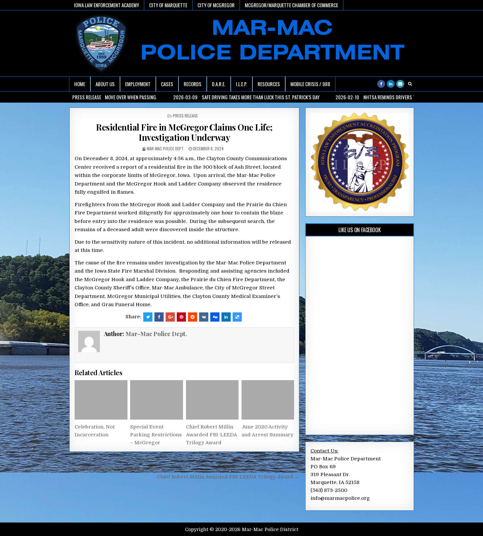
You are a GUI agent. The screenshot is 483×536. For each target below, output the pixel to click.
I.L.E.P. (241, 83)
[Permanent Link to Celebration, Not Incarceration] (101, 400)
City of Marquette (168, 5)
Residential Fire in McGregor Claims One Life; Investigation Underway (184, 132)
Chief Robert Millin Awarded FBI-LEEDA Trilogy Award (211, 435)
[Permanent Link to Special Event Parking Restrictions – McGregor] (156, 400)
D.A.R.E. (218, 83)
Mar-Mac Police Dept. (165, 148)
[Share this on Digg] (214, 317)
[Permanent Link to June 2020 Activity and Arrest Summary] (268, 400)
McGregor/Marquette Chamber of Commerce (291, 5)
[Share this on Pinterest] (181, 317)
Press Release (185, 115)
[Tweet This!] (147, 317)
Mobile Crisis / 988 (310, 83)
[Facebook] (381, 84)
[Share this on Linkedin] (226, 317)
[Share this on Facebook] (159, 317)
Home (79, 83)
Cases (167, 83)
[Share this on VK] (203, 317)
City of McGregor (216, 5)
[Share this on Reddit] (192, 317)
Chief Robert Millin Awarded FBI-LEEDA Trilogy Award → (228, 477)
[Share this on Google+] (170, 317)
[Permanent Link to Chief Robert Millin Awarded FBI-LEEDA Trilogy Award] (212, 400)
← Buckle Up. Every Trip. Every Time (115, 469)
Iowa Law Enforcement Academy (106, 5)
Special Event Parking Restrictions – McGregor (156, 435)
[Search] (410, 84)
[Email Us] (400, 84)
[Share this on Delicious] (237, 317)
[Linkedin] (391, 84)
